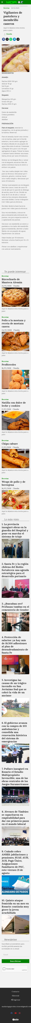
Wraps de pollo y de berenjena (13, 483)
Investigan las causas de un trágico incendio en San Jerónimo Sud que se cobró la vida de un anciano (14, 687)
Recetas (6, 8)
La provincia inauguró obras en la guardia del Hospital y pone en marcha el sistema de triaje (15, 530)
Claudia (9, 34)
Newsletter (10, 940)
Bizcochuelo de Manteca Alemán (12, 281)
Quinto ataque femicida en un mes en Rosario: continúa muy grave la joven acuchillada (15, 906)
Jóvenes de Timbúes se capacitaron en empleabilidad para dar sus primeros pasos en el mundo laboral (15, 818)
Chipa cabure (10, 443)
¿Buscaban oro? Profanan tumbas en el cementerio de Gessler (15, 606)
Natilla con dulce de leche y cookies (14, 404)
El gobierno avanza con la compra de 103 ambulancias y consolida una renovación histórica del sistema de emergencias (14, 732)
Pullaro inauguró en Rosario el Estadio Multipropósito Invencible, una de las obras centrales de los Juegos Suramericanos (15, 776)
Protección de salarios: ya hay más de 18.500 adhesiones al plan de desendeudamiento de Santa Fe (15, 645)
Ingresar (16, 1000)
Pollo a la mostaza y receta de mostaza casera (14, 323)
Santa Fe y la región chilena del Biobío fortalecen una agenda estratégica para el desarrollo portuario (15, 570)
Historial (15, 996)
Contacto (15, 991)
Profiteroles (9, 364)
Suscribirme (15, 961)
